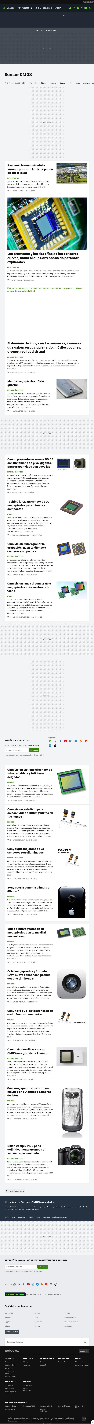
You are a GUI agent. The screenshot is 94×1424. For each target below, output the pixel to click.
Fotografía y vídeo (15, 357)
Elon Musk (53, 83)
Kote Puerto (17, 372)
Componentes (13, 178)
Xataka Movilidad (70, 1317)
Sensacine (44, 1362)
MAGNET (58, 8)
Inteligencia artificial (59, 1217)
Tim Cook (33, 83)
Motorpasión (79, 1362)
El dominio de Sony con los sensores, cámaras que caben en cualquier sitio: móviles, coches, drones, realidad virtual (44, 347)
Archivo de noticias (16, 1191)
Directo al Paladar (64, 1362)
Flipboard (86, 741)
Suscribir (34, 750)
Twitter (89, 8)
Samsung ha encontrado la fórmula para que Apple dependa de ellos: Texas (30, 169)
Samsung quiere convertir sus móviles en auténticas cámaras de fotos (29, 1091)
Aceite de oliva (88, 83)
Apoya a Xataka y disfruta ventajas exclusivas (42, 1294)
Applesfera (9, 1368)
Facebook (60, 741)
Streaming (21, 1217)
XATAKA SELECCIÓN (24, 8)
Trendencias (9, 1385)
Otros (9, 514)
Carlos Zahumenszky (21, 535)
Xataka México (10, 1406)
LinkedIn (50, 745)
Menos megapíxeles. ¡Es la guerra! (25, 383)
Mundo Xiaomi (10, 1376)
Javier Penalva (19, 574)
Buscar (85, 1342)
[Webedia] (88, 1)
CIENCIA (38, 8)
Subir (82, 1351)
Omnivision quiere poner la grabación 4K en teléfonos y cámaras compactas (26, 547)
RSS (81, 741)
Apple (38, 1217)
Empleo (37, 1326)
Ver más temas (12, 1332)
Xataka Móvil (9, 1365)
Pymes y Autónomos (27, 1389)
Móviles (10, 782)
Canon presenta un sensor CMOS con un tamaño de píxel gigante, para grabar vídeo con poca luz (30, 462)
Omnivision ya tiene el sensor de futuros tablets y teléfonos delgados (29, 773)
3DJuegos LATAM (29, 1406)
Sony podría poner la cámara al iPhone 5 (28, 889)
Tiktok (73, 8)
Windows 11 (68, 1326)
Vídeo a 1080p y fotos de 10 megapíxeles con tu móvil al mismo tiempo (26, 932)
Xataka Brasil (10, 1409)
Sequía (62, 83)
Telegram (77, 8)
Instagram (81, 8)
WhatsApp (69, 8)
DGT (69, 83)
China (24, 83)
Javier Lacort (18, 190)
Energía (37, 1317)
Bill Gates (43, 83)
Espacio (67, 1313)
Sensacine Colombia (44, 1410)
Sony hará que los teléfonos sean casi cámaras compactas (30, 1012)
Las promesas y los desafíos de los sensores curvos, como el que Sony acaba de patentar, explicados (43, 257)
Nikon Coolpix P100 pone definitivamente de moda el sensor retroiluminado (26, 1149)
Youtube (85, 8)
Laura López (17, 280)
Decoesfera (9, 1388)
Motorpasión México (79, 1407)
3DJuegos (26, 1362)
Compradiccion (10, 1391)
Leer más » (42, 187)
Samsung (46, 1217)
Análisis (30, 1217)
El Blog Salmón (28, 1385)
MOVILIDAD (47, 8)
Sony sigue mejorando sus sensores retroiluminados (25, 850)
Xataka (7, 1362)
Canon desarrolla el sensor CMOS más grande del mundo (27, 1051)
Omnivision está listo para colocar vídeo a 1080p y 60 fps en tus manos (30, 813)
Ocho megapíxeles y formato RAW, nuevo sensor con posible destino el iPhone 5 (28, 974)
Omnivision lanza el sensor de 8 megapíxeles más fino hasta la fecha (29, 587)
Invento (77, 83)
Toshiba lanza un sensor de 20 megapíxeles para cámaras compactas (28, 505)
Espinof (43, 1365)
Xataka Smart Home (10, 1372)
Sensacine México (47, 1406)
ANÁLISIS (10, 8)
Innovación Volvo (51, 30)
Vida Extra (26, 1365)
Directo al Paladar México (64, 1407)
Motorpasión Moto (82, 1365)
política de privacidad (35, 755)
